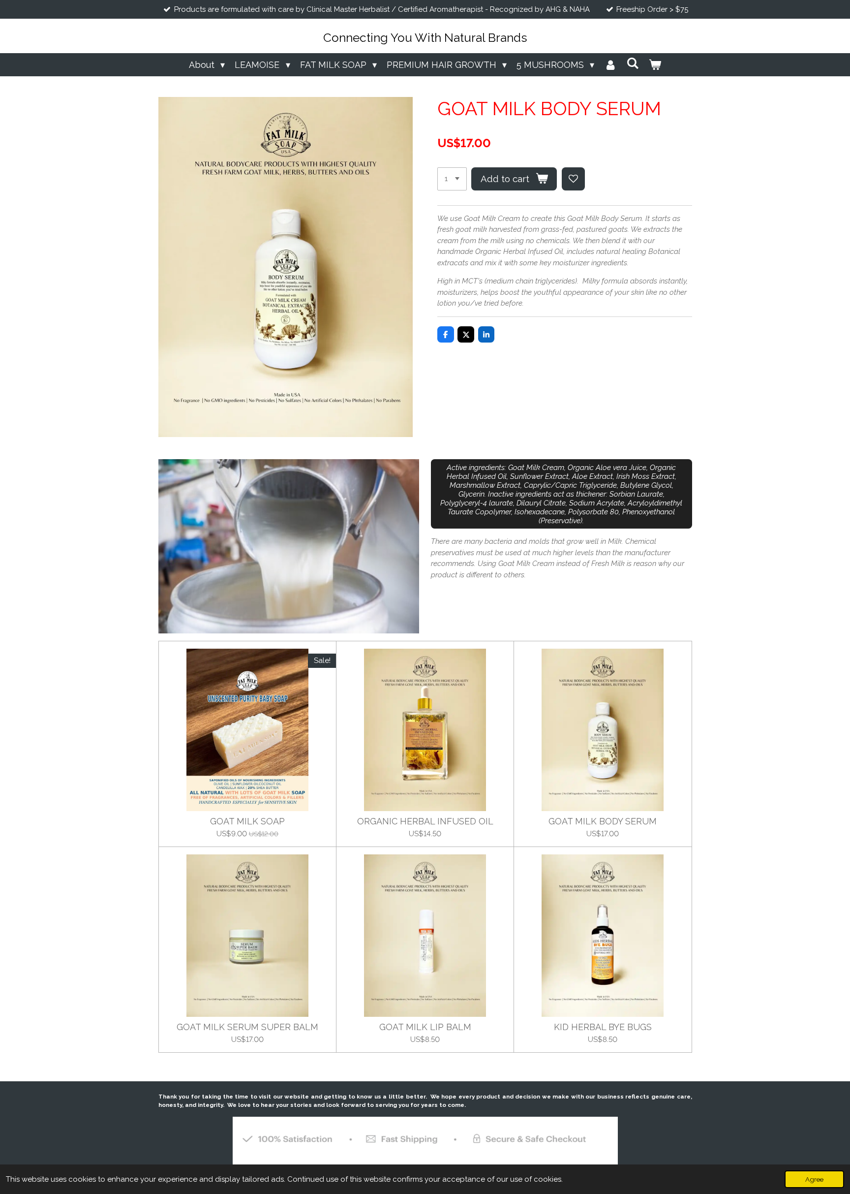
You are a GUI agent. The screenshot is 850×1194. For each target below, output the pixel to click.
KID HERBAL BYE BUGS (603, 1027)
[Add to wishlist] (573, 178)
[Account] (610, 64)
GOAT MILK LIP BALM (425, 1027)
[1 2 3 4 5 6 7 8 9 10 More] (452, 178)
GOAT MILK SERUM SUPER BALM (247, 1027)
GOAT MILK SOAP (247, 821)
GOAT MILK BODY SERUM (602, 821)
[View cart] (655, 64)
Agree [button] (814, 1179)
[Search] (632, 63)
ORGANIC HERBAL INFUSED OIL (425, 821)
